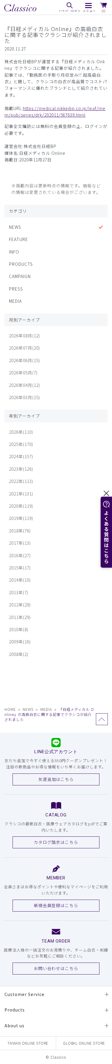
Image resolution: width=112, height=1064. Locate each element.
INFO (14, 252)
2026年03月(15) (24, 397)
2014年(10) (20, 580)
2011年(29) (20, 617)
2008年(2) (18, 654)
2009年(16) (20, 642)
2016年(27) (20, 555)
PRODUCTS (21, 264)
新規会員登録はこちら (56, 905)
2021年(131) (21, 494)
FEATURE (18, 239)
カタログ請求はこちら (56, 842)
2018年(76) (20, 531)
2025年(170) (21, 444)
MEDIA (15, 301)
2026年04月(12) (24, 385)
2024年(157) (21, 456)
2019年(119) (21, 518)
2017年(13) (20, 543)
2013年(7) (18, 592)
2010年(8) (18, 629)
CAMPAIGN (20, 276)
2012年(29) (20, 605)
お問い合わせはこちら (56, 968)
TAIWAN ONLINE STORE (27, 1043)
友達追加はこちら (56, 779)
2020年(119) (21, 506)
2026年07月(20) (24, 348)
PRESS (16, 289)
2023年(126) (21, 469)
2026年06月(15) (24, 360)
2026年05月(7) (23, 373)
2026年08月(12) (24, 336)
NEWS (15, 227)
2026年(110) (21, 432)
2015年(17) (20, 568)
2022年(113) (21, 481)
